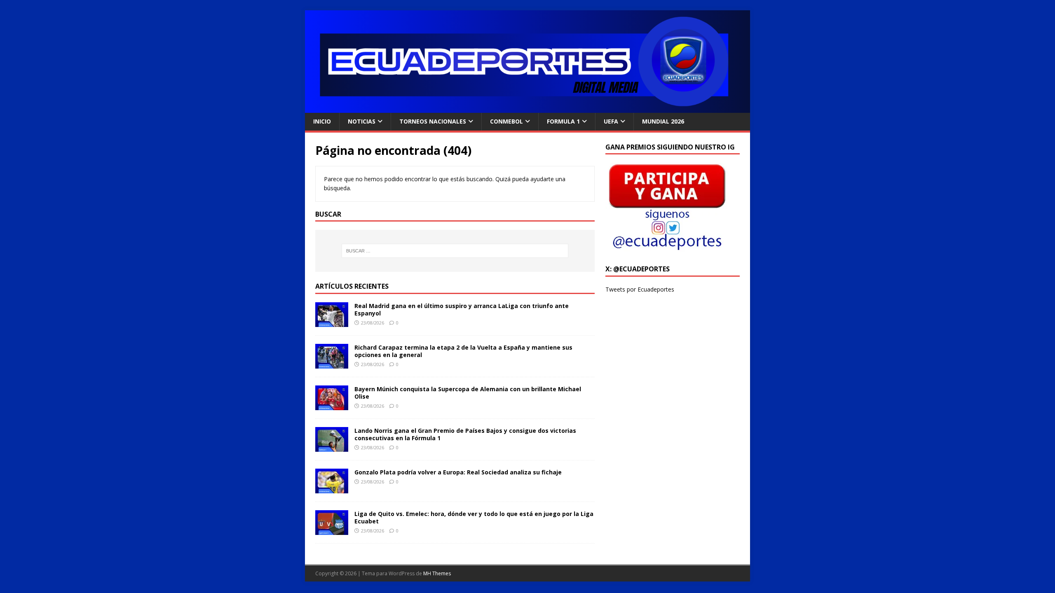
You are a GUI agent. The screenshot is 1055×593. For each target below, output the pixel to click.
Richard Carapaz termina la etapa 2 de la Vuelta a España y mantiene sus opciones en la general (463, 351)
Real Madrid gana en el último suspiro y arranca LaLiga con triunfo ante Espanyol (461, 309)
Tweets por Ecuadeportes (639, 289)
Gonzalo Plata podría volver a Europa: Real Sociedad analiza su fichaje (458, 472)
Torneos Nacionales (432, 121)
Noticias (361, 121)
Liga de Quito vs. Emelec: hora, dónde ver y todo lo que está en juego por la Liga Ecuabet (473, 517)
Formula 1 (563, 121)
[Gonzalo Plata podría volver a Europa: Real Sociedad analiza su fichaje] (331, 489)
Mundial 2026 (663, 121)
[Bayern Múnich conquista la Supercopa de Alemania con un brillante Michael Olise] (331, 405)
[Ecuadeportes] (527, 108)
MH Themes (437, 573)
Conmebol (506, 121)
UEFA (611, 121)
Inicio (322, 121)
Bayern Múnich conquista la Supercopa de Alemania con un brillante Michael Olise (467, 392)
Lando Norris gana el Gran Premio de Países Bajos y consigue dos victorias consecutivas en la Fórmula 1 (465, 434)
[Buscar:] (455, 251)
